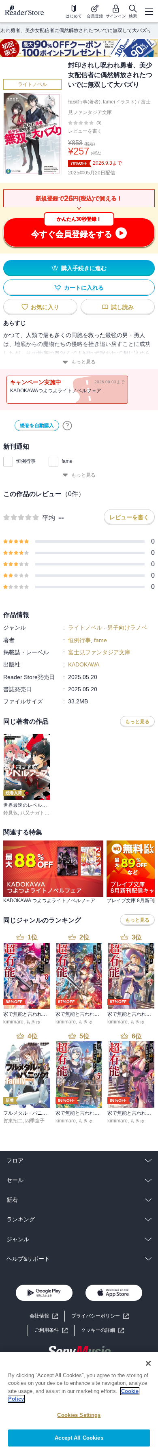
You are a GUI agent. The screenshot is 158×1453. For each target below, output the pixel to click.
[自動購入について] (67, 425)
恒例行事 (26, 461)
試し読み (122, 307)
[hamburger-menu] (148, 11)
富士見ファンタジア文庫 (99, 652)
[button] (102, 1330)
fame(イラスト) (120, 102)
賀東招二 (13, 1121)
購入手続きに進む (84, 268)
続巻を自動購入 (37, 425)
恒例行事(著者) (84, 102)
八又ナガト (32, 813)
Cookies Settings (78, 1415)
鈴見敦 (10, 813)
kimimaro (13, 1022)
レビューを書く (85, 131)
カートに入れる (84, 287)
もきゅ (33, 1022)
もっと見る (83, 362)
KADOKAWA (83, 664)
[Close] (148, 1363)
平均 (48, 517)
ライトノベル (32, 84)
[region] (79, 1402)
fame (67, 461)
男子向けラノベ (127, 627)
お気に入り (45, 307)
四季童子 (35, 1121)
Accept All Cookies (79, 1438)
